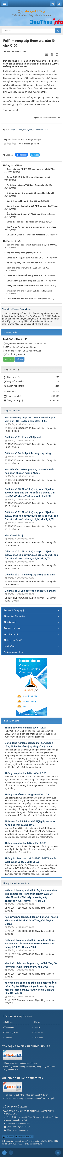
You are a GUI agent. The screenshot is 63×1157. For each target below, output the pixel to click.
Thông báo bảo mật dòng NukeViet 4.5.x (27, 794)
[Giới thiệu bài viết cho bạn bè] (47, 54)
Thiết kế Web (10, 622)
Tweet (36, 154)
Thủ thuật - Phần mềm (14, 616)
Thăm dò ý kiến (11, 1032)
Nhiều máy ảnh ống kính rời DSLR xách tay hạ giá (29, 290)
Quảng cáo (38, 1032)
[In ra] (52, 54)
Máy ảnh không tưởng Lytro (19, 252)
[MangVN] (31, 11)
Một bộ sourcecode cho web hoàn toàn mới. (26, 343)
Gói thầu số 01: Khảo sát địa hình (23, 437)
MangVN (25, 1141)
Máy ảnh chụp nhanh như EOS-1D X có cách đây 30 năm (32, 205)
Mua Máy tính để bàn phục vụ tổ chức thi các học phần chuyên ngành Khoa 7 (29, 471)
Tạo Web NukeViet (12, 628)
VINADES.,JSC (14, 1143)
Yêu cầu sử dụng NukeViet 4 (16, 309)
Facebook (23, 154)
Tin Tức (37, 1022)
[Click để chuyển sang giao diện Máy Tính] (11, 1152)
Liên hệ (37, 1027)
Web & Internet (11, 634)
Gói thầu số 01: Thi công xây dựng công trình (30, 574)
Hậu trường (9, 646)
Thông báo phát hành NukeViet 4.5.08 (25, 843)
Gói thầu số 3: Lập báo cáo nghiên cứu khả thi (30, 590)
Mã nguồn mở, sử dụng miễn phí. (21, 347)
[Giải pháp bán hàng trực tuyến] (12, 1087)
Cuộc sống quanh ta (13, 652)
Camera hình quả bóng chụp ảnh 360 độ (25, 280)
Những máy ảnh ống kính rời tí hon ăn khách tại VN (30, 192)
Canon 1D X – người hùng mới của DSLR (25, 257)
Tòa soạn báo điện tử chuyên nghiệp (26, 1046)
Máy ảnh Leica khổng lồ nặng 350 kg (23, 200)
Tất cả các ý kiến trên (16, 354)
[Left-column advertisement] (31, 686)
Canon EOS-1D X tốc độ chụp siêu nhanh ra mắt (28, 177)
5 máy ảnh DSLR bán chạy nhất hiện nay (25, 285)
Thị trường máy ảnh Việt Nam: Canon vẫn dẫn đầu (29, 185)
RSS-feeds (38, 1037)
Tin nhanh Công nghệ (14, 610)
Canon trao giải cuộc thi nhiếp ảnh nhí (24, 221)
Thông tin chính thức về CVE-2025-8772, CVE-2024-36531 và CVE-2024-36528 (30, 860)
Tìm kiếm (8, 1037)
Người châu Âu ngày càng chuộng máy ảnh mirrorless (31, 226)
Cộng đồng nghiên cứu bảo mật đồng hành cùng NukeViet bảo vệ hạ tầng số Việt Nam (29, 744)
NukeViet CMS (46, 1141)
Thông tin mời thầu (11, 410)
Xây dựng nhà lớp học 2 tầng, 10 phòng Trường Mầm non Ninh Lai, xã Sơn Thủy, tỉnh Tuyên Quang (31, 920)
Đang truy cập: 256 (25, 1136)
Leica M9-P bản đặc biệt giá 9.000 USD (24, 298)
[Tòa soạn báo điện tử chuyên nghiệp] (12, 1055)
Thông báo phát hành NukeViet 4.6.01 (25, 727)
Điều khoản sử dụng (33, 1143)
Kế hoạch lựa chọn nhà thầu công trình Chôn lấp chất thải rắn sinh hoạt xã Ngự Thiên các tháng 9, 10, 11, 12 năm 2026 (30, 943)
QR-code (9, 1136)
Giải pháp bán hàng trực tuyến (22, 1078)
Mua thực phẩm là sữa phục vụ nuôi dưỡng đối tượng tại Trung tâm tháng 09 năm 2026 (31, 964)
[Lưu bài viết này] (57, 54)
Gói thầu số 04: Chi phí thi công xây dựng (28, 453)
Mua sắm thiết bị (14, 535)
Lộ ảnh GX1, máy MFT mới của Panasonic (26, 234)
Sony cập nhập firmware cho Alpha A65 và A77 (28, 267)
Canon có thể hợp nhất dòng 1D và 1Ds (24, 275)
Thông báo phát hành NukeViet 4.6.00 (25, 773)
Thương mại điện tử (13, 640)
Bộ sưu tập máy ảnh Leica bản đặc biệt (24, 262)
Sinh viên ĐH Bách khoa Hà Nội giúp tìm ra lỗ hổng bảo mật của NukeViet (30, 823)
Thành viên (9, 1027)
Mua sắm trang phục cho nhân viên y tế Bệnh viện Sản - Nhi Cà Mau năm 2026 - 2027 (30, 419)
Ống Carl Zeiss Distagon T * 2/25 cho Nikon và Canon (31, 213)
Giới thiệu (8, 1022)
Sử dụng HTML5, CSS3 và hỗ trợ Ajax (23, 350)
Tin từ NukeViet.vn (10, 720)
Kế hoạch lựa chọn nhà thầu (15, 883)
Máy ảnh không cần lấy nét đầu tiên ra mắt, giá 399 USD (32, 244)
